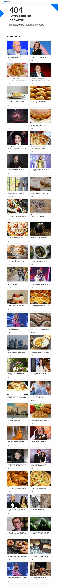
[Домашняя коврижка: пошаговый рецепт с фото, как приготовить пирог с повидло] (17, 391)
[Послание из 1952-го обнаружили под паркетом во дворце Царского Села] (40, 210)
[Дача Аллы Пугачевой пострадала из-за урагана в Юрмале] (17, 572)
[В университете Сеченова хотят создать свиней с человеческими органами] (40, 323)
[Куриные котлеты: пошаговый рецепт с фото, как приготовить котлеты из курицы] (40, 414)
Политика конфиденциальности (46, 586)
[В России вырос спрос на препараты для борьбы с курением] (40, 391)
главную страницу (24, 27)
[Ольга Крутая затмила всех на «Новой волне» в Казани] (17, 504)
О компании (8, 586)
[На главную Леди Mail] (8, 1)
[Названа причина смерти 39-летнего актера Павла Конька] (17, 164)
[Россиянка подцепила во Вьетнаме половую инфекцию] (17, 187)
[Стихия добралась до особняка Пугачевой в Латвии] (17, 323)
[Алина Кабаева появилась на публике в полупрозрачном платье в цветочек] (40, 51)
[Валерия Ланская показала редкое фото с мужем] (40, 368)
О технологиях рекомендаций (32, 586)
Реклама (13, 586)
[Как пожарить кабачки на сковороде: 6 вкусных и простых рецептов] (40, 346)
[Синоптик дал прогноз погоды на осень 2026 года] (17, 278)
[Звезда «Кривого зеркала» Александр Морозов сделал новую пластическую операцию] (40, 436)
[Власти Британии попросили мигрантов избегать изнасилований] (17, 414)
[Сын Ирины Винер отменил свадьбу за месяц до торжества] (17, 142)
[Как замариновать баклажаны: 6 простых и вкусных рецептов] (40, 255)
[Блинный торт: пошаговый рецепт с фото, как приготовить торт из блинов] (40, 550)
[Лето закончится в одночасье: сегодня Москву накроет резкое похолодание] (17, 346)
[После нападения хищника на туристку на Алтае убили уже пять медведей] (40, 232)
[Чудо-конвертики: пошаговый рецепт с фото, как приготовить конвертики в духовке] (40, 96)
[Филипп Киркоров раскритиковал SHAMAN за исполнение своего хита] (40, 164)
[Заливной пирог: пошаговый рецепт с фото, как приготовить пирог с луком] (40, 119)
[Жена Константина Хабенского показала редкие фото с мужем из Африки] (17, 527)
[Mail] (5, 1)
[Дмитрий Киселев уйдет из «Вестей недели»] (17, 51)
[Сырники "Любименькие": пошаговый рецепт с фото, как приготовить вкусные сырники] (17, 74)
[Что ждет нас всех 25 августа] (17, 119)
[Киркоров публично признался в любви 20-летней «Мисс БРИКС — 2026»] (40, 278)
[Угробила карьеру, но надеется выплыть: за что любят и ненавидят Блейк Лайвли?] (17, 436)
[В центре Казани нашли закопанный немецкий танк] (40, 504)
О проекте (23, 586)
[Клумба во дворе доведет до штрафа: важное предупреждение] (17, 368)
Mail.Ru (2, 586)
